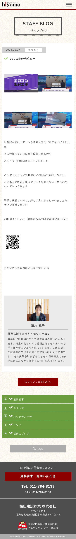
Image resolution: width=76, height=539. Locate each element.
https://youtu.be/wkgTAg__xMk (47, 218)
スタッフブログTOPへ (38, 381)
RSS (40, 449)
